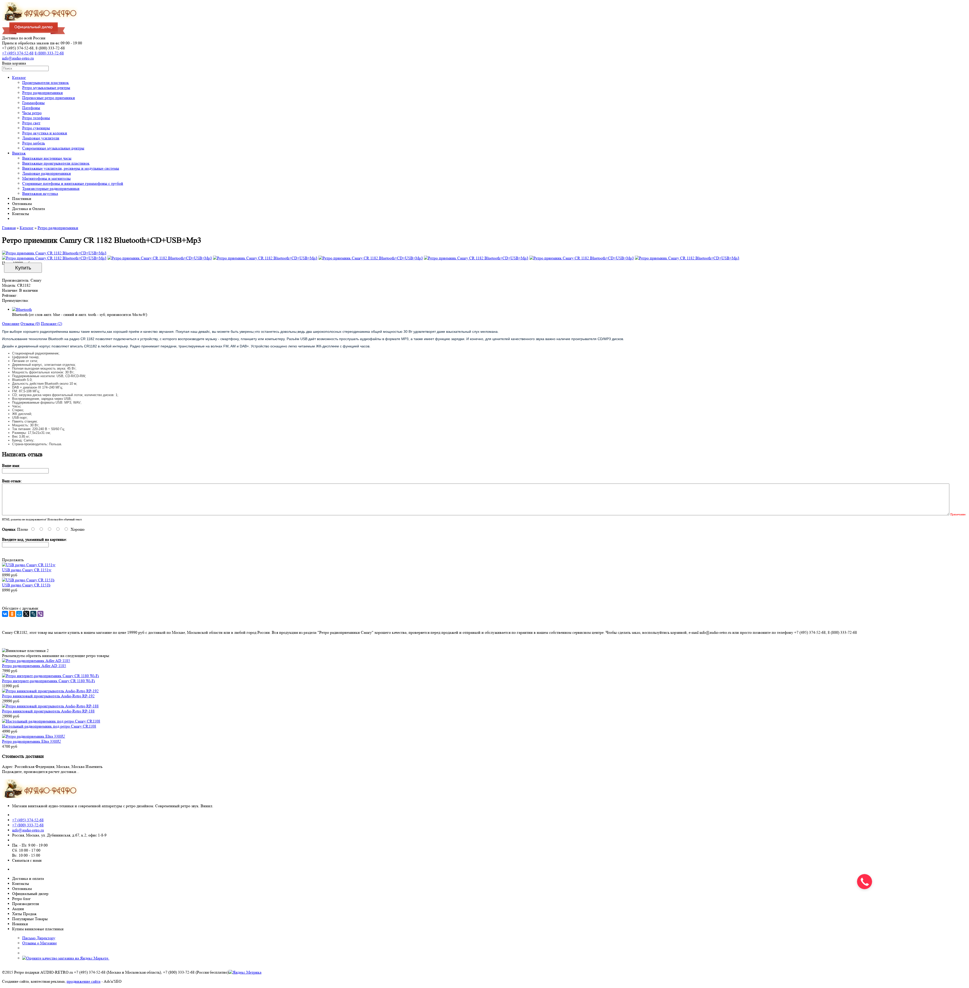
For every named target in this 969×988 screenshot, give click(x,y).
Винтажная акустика (40, 193)
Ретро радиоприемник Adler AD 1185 (34, 665)
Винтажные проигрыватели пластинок (56, 163)
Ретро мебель (33, 143)
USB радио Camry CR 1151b (26, 585)
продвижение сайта (83, 981)
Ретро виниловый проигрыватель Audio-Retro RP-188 (48, 711)
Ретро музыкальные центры (46, 87)
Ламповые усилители (40, 138)
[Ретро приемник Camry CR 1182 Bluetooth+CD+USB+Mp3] (54, 253)
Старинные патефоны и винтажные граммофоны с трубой (72, 183)
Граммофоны (33, 102)
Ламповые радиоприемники (46, 173)
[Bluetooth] (22, 309)
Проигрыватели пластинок (45, 82)
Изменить (94, 766)
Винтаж (19, 153)
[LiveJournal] (33, 614)
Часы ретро (32, 112)
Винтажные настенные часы (46, 158)
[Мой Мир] (19, 614)
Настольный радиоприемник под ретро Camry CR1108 (49, 726)
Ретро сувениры (36, 128)
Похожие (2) (51, 323)
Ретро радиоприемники (42, 92)
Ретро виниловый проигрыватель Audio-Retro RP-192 (48, 696)
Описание (10, 323)
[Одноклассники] (12, 614)
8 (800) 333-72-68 (49, 53)
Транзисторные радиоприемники (50, 188)
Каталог (19, 77)
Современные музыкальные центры (53, 148)
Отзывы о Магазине (39, 943)
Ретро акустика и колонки (44, 133)
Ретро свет (31, 123)
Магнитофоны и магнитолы (46, 178)
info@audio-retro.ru (18, 58)
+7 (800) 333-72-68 (28, 825)
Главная (9, 227)
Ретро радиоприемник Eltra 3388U (31, 741)
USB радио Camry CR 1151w (26, 569)
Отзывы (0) (30, 323)
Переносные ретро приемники (48, 97)
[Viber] (40, 614)
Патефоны (31, 107)
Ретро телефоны (36, 117)
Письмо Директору (38, 938)
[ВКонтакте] (5, 614)
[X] (26, 614)
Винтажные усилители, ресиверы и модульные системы (70, 168)
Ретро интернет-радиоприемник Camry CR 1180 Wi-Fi (48, 680)
